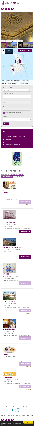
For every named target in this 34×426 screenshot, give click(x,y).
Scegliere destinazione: (9, 87)
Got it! (28, 422)
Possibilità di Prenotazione (17, 174)
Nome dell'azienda (8, 93)
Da (4, 100)
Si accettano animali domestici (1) (12, 144)
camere (5, 116)
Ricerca (6, 124)
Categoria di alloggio (7, 176)
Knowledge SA (17, 415)
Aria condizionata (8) (9, 142)
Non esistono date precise (13, 113)
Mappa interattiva (26, 50)
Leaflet (3, 80)
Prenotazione (25, 231)
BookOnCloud (29, 415)
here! (2, 424)
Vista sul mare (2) (8, 139)
